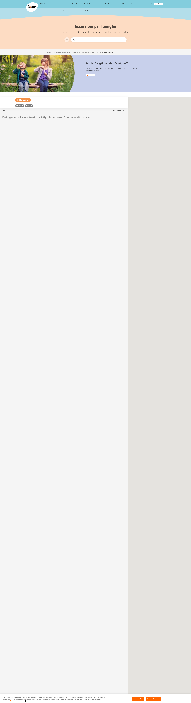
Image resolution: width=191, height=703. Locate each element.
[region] (95, 698)
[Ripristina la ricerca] (123, 40)
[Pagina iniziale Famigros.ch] (32, 7)
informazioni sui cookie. (17, 701)
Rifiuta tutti (138, 698)
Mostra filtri (24, 100)
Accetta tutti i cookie (153, 698)
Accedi (160, 4)
